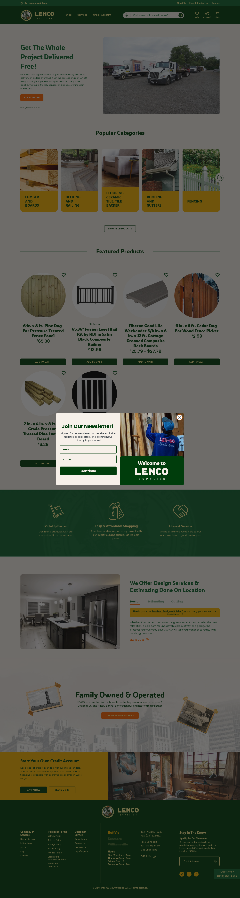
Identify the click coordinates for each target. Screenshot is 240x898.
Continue (88, 471)
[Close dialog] (179, 417)
